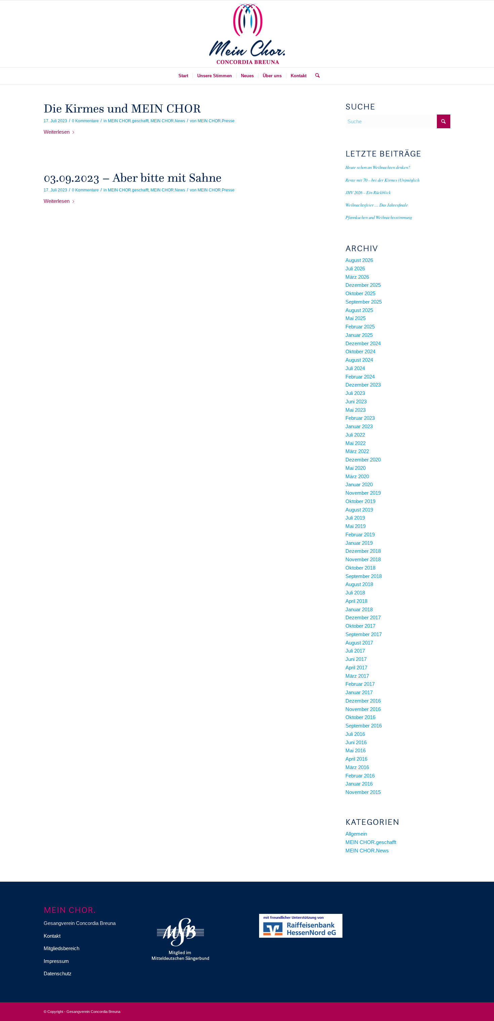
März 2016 (357, 767)
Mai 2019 (355, 526)
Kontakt (52, 936)
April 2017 (356, 667)
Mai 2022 (355, 443)
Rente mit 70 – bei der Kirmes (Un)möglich (382, 180)
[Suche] (315, 76)
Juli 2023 (355, 393)
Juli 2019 (355, 518)
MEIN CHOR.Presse (216, 121)
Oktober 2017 (360, 626)
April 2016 (356, 759)
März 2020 (357, 476)
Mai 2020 (355, 468)
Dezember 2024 (363, 343)
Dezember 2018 (363, 551)
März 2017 (357, 676)
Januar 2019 (359, 543)
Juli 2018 (355, 592)
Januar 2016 (359, 784)
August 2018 (359, 584)
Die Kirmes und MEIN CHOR (122, 108)
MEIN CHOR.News (168, 121)
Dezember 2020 (363, 459)
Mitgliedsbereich (61, 948)
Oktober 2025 (360, 293)
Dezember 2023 (363, 385)
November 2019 (363, 493)
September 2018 (363, 576)
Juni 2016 (356, 742)
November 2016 (363, 709)
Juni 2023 (356, 401)
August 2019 (359, 510)
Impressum (56, 961)
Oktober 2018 (360, 568)
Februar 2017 (360, 684)
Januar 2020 (359, 484)
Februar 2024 (360, 377)
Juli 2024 (355, 368)
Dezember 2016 (363, 701)
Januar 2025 (359, 335)
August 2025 (359, 310)
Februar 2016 (360, 776)
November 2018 (363, 559)
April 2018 (356, 601)
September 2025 (363, 302)
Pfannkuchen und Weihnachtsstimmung (378, 217)
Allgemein (356, 834)
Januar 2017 (359, 692)
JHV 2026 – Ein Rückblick (368, 192)
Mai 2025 (355, 318)
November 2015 (363, 792)
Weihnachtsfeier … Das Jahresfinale (376, 205)
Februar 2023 (360, 418)
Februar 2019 (360, 534)
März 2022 (357, 451)
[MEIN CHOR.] (247, 33)
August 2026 (359, 260)
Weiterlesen (57, 132)
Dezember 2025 (363, 285)
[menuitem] (183, 76)
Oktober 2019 (360, 501)
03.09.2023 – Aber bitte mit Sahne (132, 177)
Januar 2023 (359, 426)
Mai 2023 (355, 410)
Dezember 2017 (363, 617)
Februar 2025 (360, 326)
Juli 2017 (355, 651)
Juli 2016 (355, 734)
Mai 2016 (355, 750)
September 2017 (363, 634)
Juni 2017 (356, 659)
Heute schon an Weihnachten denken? (377, 167)
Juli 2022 (355, 435)
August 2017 (359, 643)
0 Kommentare (85, 121)
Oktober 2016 (360, 717)
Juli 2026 (355, 268)
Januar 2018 (359, 609)
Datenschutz (58, 973)
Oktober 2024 (360, 351)
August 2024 (359, 360)
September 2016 (363, 725)
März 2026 (357, 277)
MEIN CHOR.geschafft (128, 121)
